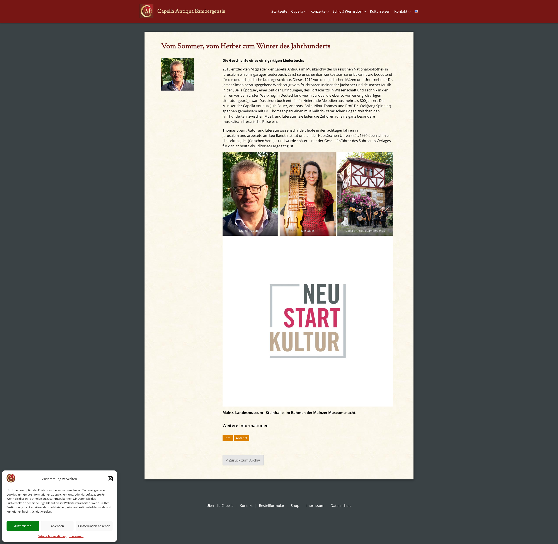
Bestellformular (271, 505)
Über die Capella (219, 505)
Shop (295, 505)
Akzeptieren (22, 526)
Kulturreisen (380, 11)
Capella (297, 11)
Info (228, 438)
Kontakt (400, 11)
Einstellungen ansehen (94, 526)
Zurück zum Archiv (244, 460)
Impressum (76, 536)
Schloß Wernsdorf (348, 11)
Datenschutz (341, 505)
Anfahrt (241, 438)
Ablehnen (57, 526)
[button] (110, 479)
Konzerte (317, 11)
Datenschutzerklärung (52, 536)
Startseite (279, 11)
